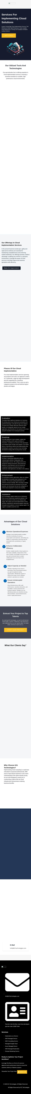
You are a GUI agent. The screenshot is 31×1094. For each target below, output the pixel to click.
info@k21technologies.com (18, 948)
